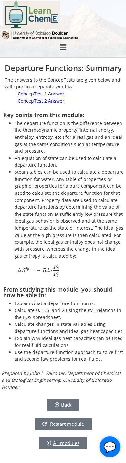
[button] (63, 47)
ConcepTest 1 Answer (41, 94)
